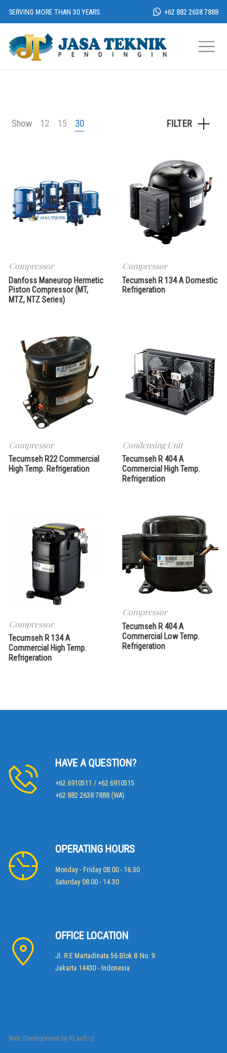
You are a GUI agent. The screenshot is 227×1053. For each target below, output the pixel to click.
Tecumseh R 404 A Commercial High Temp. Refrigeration (161, 468)
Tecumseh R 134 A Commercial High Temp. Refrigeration (48, 647)
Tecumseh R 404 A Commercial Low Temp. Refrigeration (161, 636)
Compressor (31, 266)
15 (62, 123)
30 (79, 123)
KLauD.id (81, 1038)
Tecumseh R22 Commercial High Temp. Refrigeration (54, 463)
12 (44, 123)
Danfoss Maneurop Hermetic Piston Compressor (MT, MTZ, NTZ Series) (56, 290)
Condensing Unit (152, 445)
